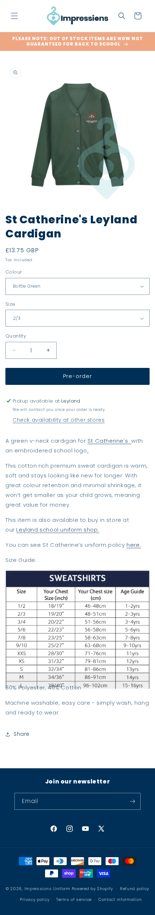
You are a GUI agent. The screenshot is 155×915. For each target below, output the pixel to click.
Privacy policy (34, 899)
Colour (13, 272)
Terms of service (74, 899)
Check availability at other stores (59, 420)
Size (10, 304)
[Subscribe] (132, 801)
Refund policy (134, 889)
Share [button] (22, 734)
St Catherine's (110, 440)
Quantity (15, 335)
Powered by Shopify (93, 889)
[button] (14, 16)
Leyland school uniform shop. (57, 529)
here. (134, 545)
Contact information (120, 899)
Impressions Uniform (47, 889)
